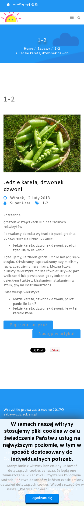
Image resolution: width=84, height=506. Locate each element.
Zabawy (44, 49)
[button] (18, 5)
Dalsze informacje (63, 489)
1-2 (57, 49)
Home (28, 49)
